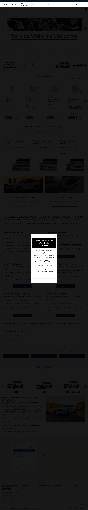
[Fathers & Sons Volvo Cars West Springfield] (16, 4)
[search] (86, 4)
